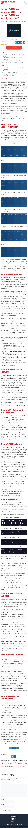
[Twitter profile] (12, 756)
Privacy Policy (9, 824)
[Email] (24, 42)
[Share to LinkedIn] (21, 42)
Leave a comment (21, 21)
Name (2, 799)
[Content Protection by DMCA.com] (14, 821)
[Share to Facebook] (18, 42)
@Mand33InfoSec (4, 766)
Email (2, 804)
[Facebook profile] (15, 756)
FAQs (14, 824)
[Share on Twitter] (16, 42)
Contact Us (19, 824)
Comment (3, 782)
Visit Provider (13, 47)
